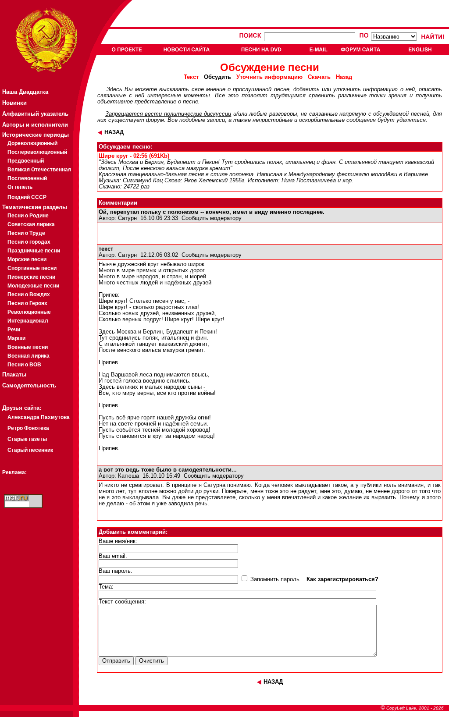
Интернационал (27, 321)
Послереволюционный (37, 152)
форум (155, 120)
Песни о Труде (26, 233)
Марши (16, 338)
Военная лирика (28, 356)
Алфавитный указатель (35, 113)
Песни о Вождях (28, 294)
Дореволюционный (32, 143)
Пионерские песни (31, 277)
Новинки (14, 102)
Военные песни (27, 347)
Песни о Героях (27, 303)
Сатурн (127, 218)
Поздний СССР (26, 197)
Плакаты (14, 374)
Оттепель (19, 187)
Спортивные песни (32, 268)
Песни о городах (28, 242)
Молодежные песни (33, 286)
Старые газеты (27, 439)
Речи (13, 330)
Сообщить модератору (212, 218)
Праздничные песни (33, 251)
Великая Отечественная (39, 170)
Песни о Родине (28, 216)
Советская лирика (31, 224)
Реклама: (14, 472)
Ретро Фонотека (28, 428)
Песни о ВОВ (24, 365)
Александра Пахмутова (38, 417)
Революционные (29, 312)
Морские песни (26, 259)
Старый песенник (30, 450)
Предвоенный (25, 161)
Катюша (128, 476)
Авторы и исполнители (35, 124)
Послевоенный (27, 178)
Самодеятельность (29, 385)
